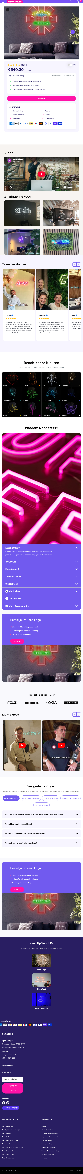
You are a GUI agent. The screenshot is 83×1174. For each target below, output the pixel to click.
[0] (79, 1)
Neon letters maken (9, 1137)
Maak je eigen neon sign (11, 1130)
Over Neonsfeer (47, 1130)
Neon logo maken (8, 1151)
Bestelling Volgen (48, 1154)
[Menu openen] (3, 2)
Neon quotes (6, 1144)
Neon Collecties (8, 1126)
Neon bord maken (8, 1158)
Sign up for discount (13, 1088)
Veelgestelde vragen (49, 1147)
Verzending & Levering (50, 1151)
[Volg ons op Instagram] (7, 1103)
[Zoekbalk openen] (71, 1)
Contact (44, 1126)
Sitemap (45, 1158)
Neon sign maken (8, 1154)
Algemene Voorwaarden (50, 1137)
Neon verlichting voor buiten (12, 1147)
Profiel (79, 1170)
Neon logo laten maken (10, 1140)
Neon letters (6, 1133)
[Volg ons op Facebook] (3, 1103)
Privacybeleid (47, 1140)
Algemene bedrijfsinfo (50, 1133)
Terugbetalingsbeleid (49, 1144)
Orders (70, 1170)
